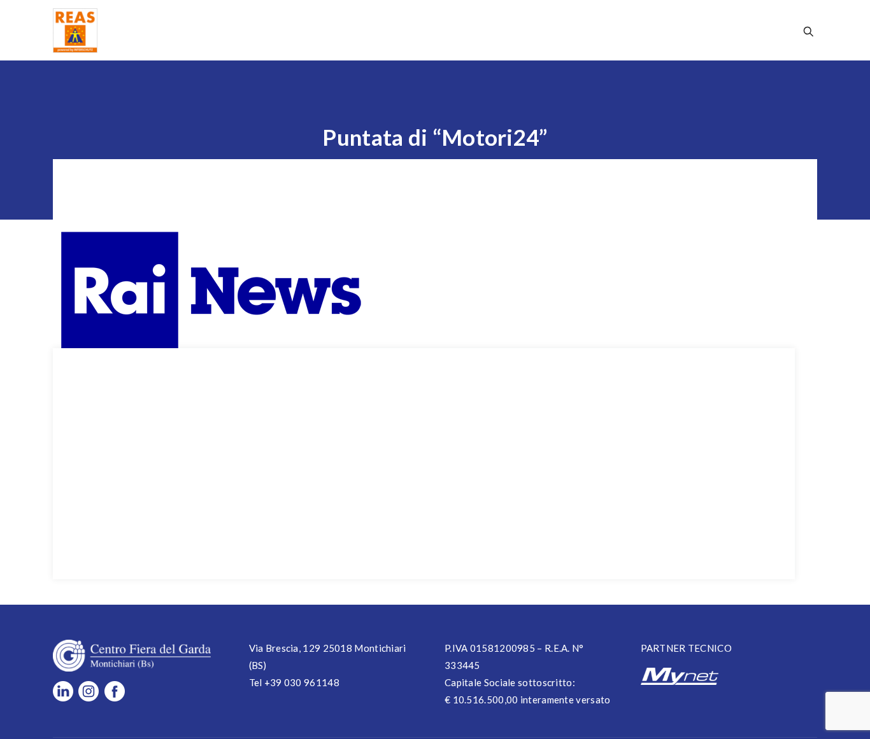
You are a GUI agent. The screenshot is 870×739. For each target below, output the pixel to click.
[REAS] (75, 30)
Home (267, 30)
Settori (551, 30)
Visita (356, 30)
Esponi (404, 30)
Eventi (500, 30)
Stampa (606, 30)
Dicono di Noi (677, 30)
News (452, 30)
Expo (312, 30)
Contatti (753, 30)
